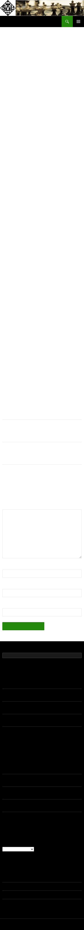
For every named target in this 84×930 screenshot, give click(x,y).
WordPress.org (13, 903)
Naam (8, 567)
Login (6, 878)
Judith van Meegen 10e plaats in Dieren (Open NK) (39, 453)
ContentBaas (31, 85)
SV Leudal (12, 21)
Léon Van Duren (14, 778)
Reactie (10, 507)
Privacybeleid (11, 924)
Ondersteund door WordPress (42, 924)
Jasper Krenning (14, 765)
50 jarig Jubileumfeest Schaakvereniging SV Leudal (40, 684)
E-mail (8, 586)
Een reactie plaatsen (61, 85)
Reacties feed (12, 895)
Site (5, 605)
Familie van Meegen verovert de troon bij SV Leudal (37, 431)
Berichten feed (13, 886)
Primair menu (78, 21)
